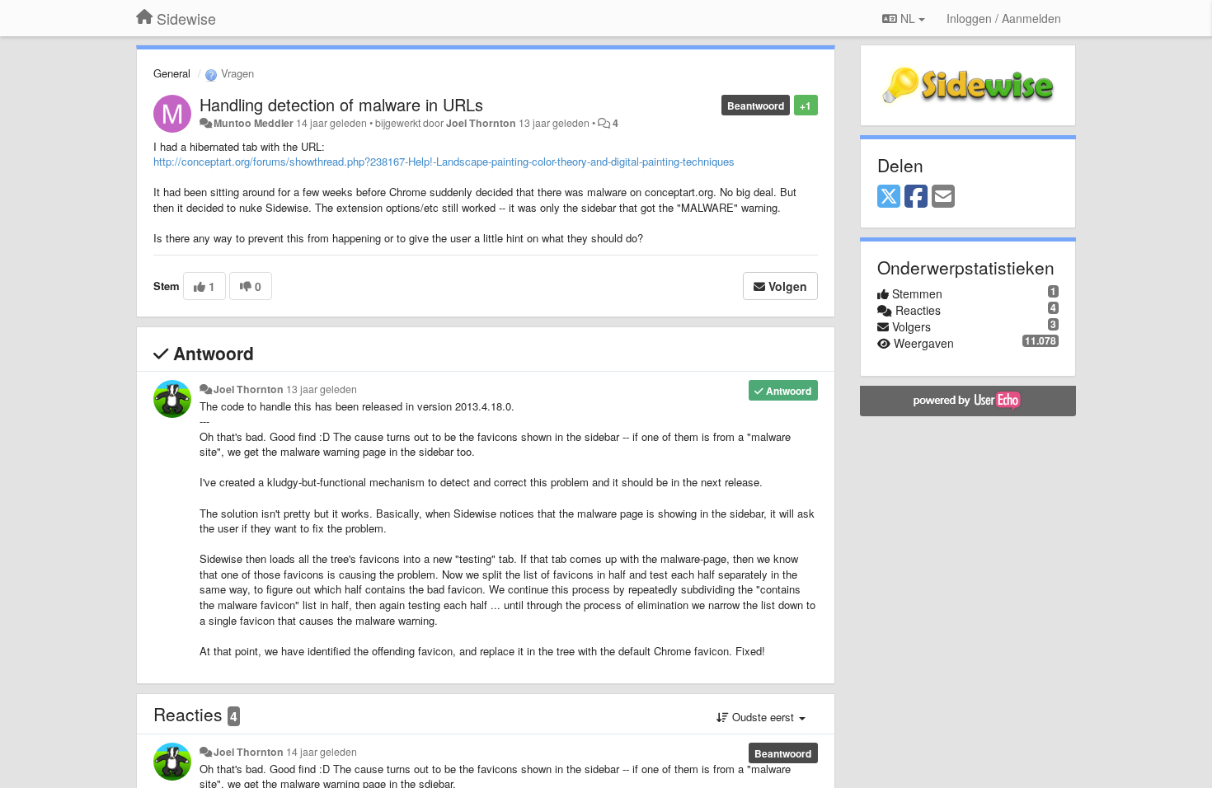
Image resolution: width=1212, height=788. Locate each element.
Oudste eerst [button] (763, 717)
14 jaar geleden (321, 751)
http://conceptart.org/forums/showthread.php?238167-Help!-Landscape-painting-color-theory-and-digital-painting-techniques (444, 161)
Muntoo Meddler (254, 122)
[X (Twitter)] (888, 197)
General (171, 73)
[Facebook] (916, 197)
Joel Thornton (481, 122)
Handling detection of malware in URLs (341, 104)
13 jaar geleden (321, 389)
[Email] (943, 197)
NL (907, 18)
